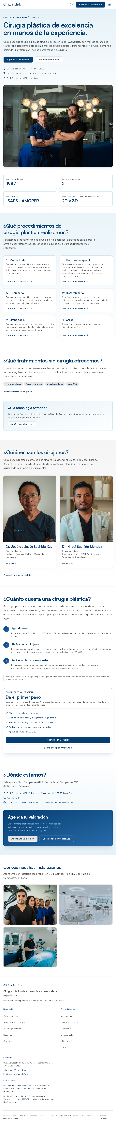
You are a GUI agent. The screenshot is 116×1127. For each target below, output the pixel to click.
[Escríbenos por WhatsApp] (71, 4)
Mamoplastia (18, 260)
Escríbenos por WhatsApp (58, 747)
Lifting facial (17, 320)
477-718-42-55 (14, 798)
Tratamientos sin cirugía (14, 1022)
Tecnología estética (12, 1028)
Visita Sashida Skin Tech (21, 424)
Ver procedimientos (48, 59)
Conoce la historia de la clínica (18, 575)
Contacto (7, 1041)
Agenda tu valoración (90, 4)
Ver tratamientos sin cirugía (16, 391)
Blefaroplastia (75, 293)
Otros (69, 320)
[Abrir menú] (109, 4)
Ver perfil (10, 563)
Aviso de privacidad (104, 1117)
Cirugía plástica (10, 1016)
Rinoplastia (17, 293)
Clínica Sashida (12, 4)
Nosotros (7, 1035)
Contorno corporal (78, 260)
